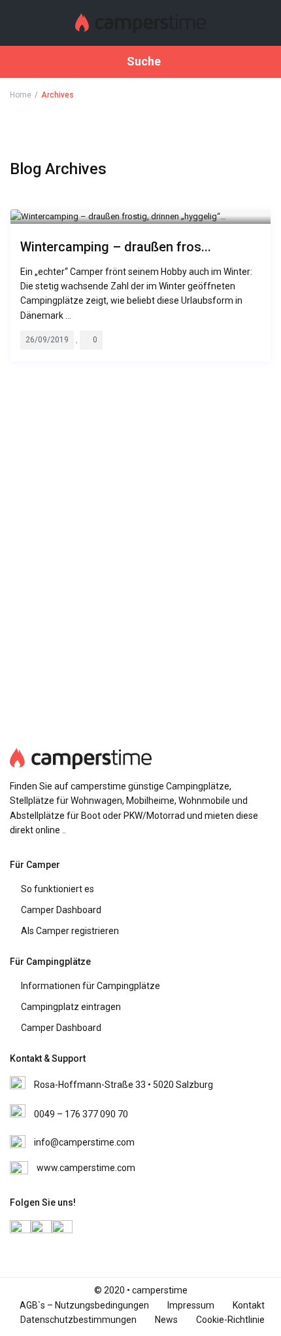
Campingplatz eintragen (71, 1007)
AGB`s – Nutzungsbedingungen (84, 1305)
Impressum (190, 1305)
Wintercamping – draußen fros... (115, 246)
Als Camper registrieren (70, 931)
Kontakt (249, 1305)
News (166, 1319)
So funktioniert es (57, 889)
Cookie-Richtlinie (230, 1319)
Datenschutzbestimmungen (78, 1319)
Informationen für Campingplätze (90, 986)
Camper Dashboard (61, 910)
